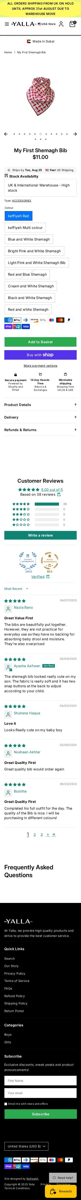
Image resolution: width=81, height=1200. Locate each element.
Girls (7, 1042)
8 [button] (51, 134)
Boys (8, 1034)
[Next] (75, 134)
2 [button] (19, 134)
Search (9, 958)
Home (8, 52)
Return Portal (14, 1011)
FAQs (8, 988)
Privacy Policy (14, 973)
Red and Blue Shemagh (27, 274)
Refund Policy (14, 996)
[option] (40, 41)
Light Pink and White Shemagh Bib (37, 262)
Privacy (46, 1184)
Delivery (11, 417)
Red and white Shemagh (28, 309)
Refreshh (32, 1178)
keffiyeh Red (18, 216)
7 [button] (46, 134)
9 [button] (56, 134)
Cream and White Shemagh (31, 286)
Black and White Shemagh (30, 298)
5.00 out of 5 (52, 489)
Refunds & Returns (20, 430)
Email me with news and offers (28, 1103)
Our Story (11, 966)
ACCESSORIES (21, 200)
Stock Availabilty (24, 176)
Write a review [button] (40, 535)
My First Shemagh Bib (31, 52)
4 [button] (29, 134)
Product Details (17, 405)
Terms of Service (16, 981)
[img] (14, 601)
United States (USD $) (24, 1146)
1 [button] (14, 134)
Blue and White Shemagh (29, 239)
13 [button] (40, 139)
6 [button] (41, 134)
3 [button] (24, 134)
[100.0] (28, 560)
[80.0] (49, 560)
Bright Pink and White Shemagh (34, 251)
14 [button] (45, 139)
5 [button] (35, 134)
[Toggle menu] (6, 23)
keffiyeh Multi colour (25, 227)
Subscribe (40, 1114)
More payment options (40, 365)
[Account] (61, 22)
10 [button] (61, 134)
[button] (21, 504)
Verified (37, 576)
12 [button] (35, 139)
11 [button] (67, 134)
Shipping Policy (15, 1003)
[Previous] (6, 134)
